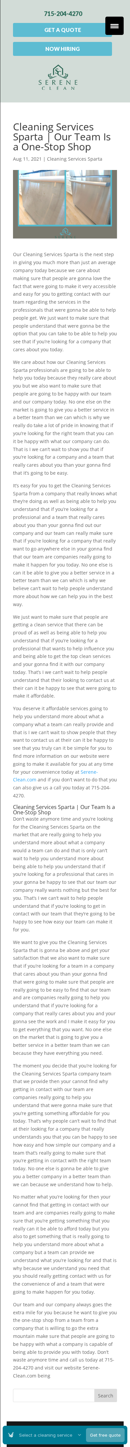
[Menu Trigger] (114, 26)
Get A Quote (62, 30)
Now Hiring (62, 49)
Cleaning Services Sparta (74, 159)
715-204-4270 (63, 13)
